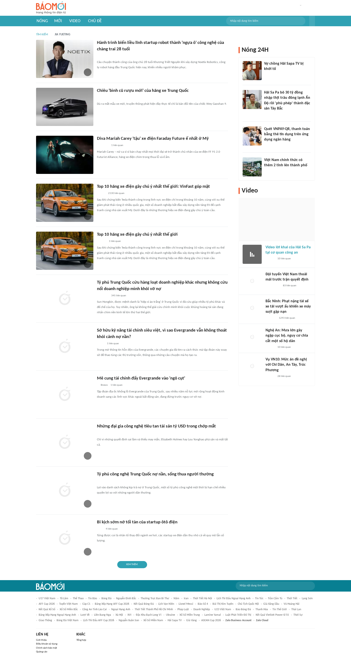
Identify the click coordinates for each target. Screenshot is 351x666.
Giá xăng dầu (271, 604)
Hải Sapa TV (175, 620)
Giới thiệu (41, 640)
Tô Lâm (64, 598)
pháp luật (183, 609)
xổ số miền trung (190, 615)
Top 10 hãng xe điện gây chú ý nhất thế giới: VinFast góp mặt (153, 186)
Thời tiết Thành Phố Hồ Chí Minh (154, 609)
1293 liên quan (287, 318)
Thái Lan (296, 609)
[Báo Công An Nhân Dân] (273, 285)
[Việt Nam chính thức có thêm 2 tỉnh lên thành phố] (252, 167)
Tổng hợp (81, 640)
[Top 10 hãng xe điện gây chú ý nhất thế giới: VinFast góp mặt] (64, 203)
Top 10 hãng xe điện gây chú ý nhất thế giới (137, 234)
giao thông (45, 620)
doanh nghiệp (201, 609)
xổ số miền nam (153, 620)
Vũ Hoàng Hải (291, 604)
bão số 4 (203, 604)
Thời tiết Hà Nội (202, 598)
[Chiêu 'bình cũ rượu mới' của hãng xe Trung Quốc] (64, 107)
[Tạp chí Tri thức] (100, 97)
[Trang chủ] (51, 8)
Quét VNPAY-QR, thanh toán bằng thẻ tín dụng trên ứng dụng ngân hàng (287, 134)
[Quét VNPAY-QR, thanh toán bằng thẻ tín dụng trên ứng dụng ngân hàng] (252, 136)
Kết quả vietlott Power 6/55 (272, 615)
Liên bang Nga (102, 615)
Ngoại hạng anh (120, 609)
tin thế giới (279, 609)
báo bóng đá (243, 609)
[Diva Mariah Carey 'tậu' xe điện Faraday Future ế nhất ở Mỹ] (64, 155)
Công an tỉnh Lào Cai (94, 609)
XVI (129, 615)
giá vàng (191, 620)
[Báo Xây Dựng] (271, 318)
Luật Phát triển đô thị (238, 615)
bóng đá (106, 598)
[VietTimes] (101, 56)
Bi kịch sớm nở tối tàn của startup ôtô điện (137, 522)
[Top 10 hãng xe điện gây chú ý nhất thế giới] (64, 251)
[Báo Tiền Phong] (101, 241)
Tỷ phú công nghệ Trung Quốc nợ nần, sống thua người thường (155, 474)
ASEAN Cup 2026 (211, 620)
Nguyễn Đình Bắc (126, 598)
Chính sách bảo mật (46, 648)
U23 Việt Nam (222, 609)
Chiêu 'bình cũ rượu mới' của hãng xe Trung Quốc (143, 90)
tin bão (92, 598)
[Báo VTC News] (269, 75)
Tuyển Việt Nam (68, 604)
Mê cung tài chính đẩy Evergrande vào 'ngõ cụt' (141, 378)
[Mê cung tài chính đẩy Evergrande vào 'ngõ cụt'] (64, 394)
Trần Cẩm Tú (275, 598)
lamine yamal (212, 615)
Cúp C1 (86, 604)
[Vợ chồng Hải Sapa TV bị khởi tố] (252, 70)
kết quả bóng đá (144, 604)
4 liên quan (112, 529)
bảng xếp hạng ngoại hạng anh (57, 615)
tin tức (259, 598)
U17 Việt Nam (47, 598)
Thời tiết (292, 598)
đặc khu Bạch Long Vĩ (148, 615)
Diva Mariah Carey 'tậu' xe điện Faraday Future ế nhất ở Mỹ (153, 138)
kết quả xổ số (47, 609)
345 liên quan (118, 295)
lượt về (85, 615)
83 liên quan (289, 285)
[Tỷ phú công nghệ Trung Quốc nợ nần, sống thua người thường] (64, 490)
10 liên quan (284, 258)
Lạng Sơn (307, 598)
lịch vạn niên (166, 604)
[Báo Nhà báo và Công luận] (102, 295)
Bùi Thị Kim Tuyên (223, 604)
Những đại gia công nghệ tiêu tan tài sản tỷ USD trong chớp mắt (156, 426)
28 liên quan (284, 376)
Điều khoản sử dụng (46, 644)
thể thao (78, 598)
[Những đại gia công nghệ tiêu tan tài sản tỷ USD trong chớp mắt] (64, 442)
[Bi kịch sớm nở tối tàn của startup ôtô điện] (64, 538)
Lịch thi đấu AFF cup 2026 (98, 620)
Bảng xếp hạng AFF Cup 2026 (112, 604)
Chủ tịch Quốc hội (248, 604)
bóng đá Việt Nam (68, 620)
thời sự (298, 615)
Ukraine (170, 615)
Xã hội (119, 615)
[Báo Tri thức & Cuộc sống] (102, 145)
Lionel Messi (186, 604)
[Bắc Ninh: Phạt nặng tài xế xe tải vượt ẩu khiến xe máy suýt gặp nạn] (252, 308)
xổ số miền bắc (69, 609)
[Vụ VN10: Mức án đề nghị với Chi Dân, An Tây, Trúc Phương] (252, 366)
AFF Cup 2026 (47, 604)
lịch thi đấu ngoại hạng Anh (233, 598)
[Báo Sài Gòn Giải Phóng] (270, 347)
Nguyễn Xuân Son (129, 620)
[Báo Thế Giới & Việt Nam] (100, 343)
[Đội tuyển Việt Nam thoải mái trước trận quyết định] (252, 281)
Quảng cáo (41, 651)
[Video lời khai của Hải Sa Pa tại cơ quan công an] (252, 254)
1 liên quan (117, 145)
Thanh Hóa (261, 609)
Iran (186, 598)
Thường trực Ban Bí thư (155, 598)
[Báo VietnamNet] (268, 171)
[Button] (312, 21)
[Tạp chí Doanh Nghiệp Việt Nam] (101, 193)
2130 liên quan (116, 193)
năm (176, 598)
